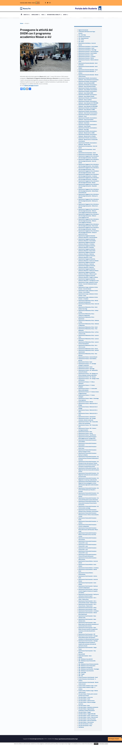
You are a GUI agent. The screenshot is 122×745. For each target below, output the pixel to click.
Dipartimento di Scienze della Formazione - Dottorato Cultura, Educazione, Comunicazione (88, 510)
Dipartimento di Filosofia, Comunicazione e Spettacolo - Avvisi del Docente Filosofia (88, 85)
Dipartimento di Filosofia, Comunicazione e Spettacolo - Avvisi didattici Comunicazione (88, 88)
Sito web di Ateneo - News (84, 705)
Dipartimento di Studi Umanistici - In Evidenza (88, 611)
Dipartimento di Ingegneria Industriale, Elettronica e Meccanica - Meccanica (87, 266)
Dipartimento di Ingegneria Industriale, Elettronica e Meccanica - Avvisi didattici (87, 240)
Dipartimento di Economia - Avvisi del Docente (88, 51)
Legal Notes (61, 739)
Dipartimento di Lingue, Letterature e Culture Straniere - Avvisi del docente (88, 288)
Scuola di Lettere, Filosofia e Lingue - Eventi (88, 685)
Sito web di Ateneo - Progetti (85, 712)
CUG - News (81, 41)
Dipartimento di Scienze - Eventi (85, 367)
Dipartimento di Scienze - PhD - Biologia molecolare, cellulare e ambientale (87, 419)
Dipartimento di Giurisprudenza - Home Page (88, 154)
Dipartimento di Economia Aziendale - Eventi (88, 70)
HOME (21, 14)
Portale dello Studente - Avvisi (85, 656)
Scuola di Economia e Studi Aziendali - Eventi (88, 677)
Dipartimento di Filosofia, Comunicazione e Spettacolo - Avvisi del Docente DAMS (88, 82)
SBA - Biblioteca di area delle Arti (86, 659)
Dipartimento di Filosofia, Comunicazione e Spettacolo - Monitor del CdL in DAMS (88, 132)
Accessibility (66, 739)
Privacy (56, 739)
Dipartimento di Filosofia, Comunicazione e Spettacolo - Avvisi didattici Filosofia (88, 95)
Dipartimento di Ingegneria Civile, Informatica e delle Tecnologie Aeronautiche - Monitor (89, 181)
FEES (42, 14)
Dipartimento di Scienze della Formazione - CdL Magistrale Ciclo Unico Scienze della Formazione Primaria (89, 469)
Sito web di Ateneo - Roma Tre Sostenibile (87, 720)
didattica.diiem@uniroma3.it (31, 85)
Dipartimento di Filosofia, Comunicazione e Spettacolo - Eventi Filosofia (88, 125)
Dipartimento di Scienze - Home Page (86, 368)
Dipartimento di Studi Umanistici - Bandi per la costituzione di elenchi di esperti (89, 595)
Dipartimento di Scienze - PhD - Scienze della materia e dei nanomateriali (88, 422)
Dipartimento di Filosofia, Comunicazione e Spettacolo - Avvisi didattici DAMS (88, 92)
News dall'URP (82, 654)
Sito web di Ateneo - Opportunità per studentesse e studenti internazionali (87, 709)
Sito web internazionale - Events (85, 724)
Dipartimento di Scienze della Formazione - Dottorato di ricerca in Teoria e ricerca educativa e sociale (89, 514)
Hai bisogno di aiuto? (114, 739)
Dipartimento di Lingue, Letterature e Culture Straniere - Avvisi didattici (88, 291)
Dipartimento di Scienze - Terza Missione (87, 435)
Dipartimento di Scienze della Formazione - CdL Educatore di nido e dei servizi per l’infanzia (89, 462)
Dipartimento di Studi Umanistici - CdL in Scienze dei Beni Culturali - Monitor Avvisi (88, 601)
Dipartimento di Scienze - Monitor (86, 402)
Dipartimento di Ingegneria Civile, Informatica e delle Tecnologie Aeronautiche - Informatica (89, 178)
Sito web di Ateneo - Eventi (84, 699)
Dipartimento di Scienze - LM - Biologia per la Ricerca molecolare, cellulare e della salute (88, 374)
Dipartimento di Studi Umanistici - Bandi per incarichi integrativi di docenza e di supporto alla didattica (88, 591)
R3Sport (80, 657)
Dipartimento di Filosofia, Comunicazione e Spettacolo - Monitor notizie (88, 143)
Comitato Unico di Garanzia (84, 36)
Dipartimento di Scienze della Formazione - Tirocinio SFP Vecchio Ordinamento (88, 555)
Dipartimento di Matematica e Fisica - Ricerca (88, 348)
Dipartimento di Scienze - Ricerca (86, 433)
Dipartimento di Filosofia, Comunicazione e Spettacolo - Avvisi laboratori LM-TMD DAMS (88, 105)
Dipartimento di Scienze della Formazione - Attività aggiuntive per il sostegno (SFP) (88, 437)
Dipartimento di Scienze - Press (85, 431)
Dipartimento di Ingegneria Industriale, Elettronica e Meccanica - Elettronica (87, 253)
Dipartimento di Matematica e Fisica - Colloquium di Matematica (87, 314)
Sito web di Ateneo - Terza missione (86, 722)
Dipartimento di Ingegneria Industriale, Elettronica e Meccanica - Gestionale (87, 263)
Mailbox (29, 2)
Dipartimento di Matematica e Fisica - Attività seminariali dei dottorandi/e (88, 301)
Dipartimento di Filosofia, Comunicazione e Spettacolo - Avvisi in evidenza (88, 98)
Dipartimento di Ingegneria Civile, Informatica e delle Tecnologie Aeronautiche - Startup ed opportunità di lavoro (89, 232)
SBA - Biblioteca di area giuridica (85, 667)
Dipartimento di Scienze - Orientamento (87, 416)
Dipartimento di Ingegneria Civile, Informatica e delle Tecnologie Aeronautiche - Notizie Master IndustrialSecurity (89, 190)
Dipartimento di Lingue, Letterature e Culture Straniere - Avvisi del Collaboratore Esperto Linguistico (88, 284)
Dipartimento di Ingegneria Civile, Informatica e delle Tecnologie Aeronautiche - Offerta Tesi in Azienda (89, 205)
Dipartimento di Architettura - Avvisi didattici (88, 46)
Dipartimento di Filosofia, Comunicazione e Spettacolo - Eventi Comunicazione (88, 118)
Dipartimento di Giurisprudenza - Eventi (87, 153)
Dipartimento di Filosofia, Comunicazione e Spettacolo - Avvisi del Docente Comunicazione (88, 78)
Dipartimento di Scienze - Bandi (85, 362)
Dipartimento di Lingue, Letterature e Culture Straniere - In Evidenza (88, 298)
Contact (33, 2)
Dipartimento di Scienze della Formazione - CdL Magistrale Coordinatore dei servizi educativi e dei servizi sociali (89, 474)
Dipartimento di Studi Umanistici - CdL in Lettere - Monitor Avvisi (87, 598)
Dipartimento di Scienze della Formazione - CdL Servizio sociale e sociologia (89, 507)
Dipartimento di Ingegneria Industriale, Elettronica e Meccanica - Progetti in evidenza (88, 276)
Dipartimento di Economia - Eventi (86, 55)
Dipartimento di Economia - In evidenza (87, 56)
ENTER (65, 14)
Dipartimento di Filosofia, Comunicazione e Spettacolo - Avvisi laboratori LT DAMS (88, 108)
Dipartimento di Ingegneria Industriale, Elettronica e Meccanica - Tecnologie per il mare (89, 279)
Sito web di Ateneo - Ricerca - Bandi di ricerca (88, 715)
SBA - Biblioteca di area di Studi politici (87, 666)
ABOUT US (26, 14)
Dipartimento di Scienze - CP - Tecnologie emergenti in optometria (87, 364)
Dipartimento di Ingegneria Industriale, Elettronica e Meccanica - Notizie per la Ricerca (88, 269)
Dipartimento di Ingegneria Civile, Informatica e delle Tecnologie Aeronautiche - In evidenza (89, 175)
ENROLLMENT (35, 14)
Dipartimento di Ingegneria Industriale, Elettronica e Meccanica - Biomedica (87, 246)
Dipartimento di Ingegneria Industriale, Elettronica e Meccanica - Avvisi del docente (88, 236)
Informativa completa (103, 743)
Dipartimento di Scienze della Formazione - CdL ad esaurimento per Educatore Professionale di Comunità (89, 458)
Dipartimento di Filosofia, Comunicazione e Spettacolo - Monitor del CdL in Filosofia (88, 135)
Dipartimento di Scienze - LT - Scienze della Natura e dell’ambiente (88, 389)
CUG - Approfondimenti (84, 38)
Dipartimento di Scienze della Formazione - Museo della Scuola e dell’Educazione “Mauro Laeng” (88, 529)
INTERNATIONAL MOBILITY (53, 14)
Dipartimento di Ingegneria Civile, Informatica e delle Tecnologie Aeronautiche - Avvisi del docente (89, 161)
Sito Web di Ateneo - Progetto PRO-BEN (87, 714)
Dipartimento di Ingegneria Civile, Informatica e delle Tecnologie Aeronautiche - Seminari (89, 228)
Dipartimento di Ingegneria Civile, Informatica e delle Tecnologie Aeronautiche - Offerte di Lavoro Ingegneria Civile (89, 215)
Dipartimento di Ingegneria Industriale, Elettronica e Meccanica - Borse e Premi (87, 249)
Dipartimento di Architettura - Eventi (86, 48)
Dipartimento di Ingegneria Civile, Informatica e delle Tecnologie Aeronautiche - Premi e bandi (89, 225)
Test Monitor (81, 727)
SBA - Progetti (82, 674)
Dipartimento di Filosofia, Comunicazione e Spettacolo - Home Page (88, 128)
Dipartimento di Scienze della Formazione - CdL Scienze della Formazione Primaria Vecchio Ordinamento (89, 503)
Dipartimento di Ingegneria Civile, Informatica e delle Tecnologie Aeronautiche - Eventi (89, 171)
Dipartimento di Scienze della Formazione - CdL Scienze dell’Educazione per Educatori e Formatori (89, 489)
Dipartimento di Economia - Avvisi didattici (88, 53)
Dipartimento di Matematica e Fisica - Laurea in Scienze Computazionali (89, 342)
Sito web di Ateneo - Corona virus (86, 697)
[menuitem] (21, 14)
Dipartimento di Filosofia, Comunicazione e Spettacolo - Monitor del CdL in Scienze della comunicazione (88, 139)
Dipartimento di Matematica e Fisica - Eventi (88, 327)
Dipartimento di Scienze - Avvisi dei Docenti (88, 357)
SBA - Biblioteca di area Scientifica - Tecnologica (89, 669)
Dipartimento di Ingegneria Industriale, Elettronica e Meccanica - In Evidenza (87, 243)
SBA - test (81, 675)
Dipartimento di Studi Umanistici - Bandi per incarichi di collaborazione (88, 586)
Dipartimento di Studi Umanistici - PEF (87, 634)
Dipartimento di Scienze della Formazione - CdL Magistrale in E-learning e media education (89, 479)
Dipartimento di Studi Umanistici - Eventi (87, 609)
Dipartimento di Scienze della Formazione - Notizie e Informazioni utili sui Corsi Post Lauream (88, 534)
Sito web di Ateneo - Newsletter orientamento (88, 707)
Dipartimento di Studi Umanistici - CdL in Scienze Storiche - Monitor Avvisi (87, 605)
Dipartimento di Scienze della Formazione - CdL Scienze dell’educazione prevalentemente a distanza (89, 494)
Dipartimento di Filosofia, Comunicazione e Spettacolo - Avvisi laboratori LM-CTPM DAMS (88, 102)
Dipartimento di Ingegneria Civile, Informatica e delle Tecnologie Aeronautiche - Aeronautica (89, 156)
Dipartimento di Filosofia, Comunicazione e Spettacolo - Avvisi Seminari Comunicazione (88, 112)
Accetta (96, 743)
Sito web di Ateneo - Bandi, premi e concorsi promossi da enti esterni (88, 694)
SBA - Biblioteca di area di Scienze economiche (88, 664)
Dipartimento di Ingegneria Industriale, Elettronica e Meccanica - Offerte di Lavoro (88, 273)
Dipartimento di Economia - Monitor (86, 58)
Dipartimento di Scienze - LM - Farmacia (87, 377)
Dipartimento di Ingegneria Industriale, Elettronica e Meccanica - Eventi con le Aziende (88, 259)
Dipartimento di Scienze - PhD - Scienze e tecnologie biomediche (87, 429)
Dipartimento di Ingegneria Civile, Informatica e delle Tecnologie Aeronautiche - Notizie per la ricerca (89, 200)
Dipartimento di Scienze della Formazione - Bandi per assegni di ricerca (88, 450)
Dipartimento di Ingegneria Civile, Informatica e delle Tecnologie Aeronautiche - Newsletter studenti (89, 186)
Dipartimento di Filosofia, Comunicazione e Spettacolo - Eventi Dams (88, 122)
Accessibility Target (73, 739)
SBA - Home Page (82, 672)
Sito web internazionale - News (85, 725)
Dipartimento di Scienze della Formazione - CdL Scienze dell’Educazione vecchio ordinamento (89, 498)
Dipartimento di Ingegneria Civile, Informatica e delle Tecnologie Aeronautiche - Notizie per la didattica (89, 196)
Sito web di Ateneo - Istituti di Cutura (86, 700)
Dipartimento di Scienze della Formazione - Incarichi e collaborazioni (88, 525)
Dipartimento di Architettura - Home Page (87, 50)
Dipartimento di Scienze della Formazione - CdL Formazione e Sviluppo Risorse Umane (89, 465)
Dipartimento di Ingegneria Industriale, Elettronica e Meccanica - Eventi (87, 256)
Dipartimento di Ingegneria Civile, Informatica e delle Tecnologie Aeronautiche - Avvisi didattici (89, 165)
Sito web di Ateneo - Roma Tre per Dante (87, 719)
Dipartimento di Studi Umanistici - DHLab (87, 607)
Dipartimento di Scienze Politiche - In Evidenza (88, 568)
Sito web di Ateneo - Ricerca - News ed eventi (88, 717)
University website (24, 2)
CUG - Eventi (81, 40)
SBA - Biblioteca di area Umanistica (86, 671)
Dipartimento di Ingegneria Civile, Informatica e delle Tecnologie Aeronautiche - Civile (89, 168)
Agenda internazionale (83, 30)
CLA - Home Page (82, 35)
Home (21, 23)
